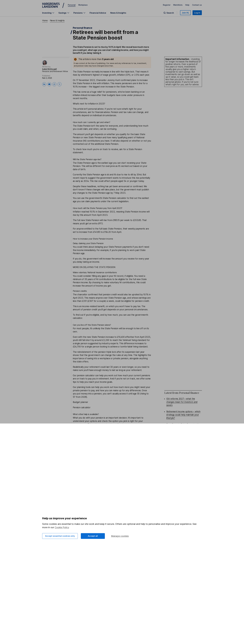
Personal (71, 5)
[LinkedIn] (44, 84)
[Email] (49, 84)
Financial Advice (98, 13)
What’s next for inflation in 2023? (89, 103)
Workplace (83, 5)
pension (98, 393)
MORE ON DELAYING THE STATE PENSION (94, 267)
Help (187, 5)
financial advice (102, 112)
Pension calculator (81, 407)
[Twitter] (59, 84)
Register (166, 5)
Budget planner (80, 402)
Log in (197, 12)
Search (170, 13)
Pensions (78, 13)
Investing (46, 13)
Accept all (93, 536)
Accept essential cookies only (60, 536)
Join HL (185, 12)
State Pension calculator (114, 198)
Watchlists (177, 5)
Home (45, 20)
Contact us (197, 5)
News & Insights (118, 13)
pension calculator (86, 375)
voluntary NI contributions (122, 282)
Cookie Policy (62, 527)
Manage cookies (120, 536)
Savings (62, 13)
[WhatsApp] (54, 84)
